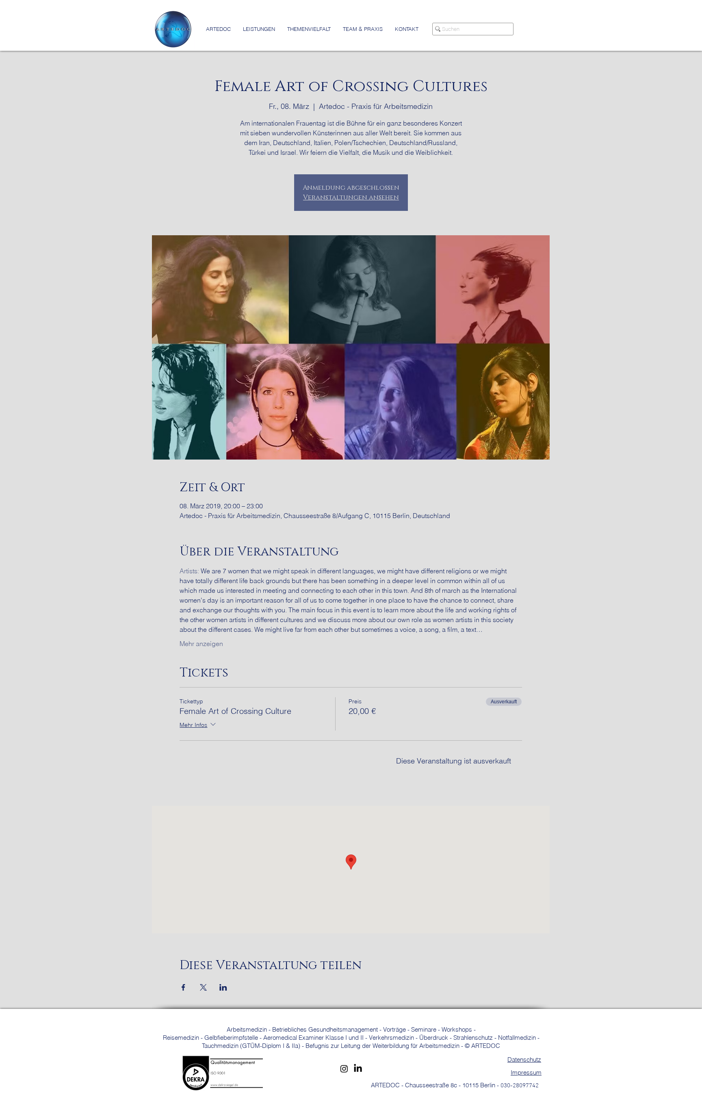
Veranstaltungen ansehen (351, 197)
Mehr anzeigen (201, 644)
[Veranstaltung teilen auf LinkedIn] (223, 987)
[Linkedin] (358, 1068)
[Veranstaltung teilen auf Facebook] (183, 987)
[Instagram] (344, 1068)
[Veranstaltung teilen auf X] (203, 987)
